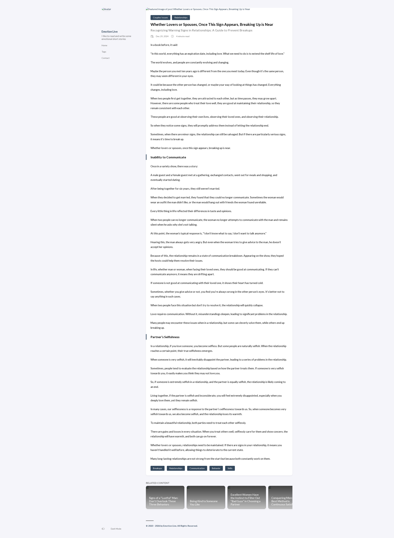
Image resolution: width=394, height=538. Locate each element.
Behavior (216, 468)
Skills (230, 468)
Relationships (180, 17)
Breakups (157, 468)
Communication (197, 468)
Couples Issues (160, 17)
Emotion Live (110, 31)
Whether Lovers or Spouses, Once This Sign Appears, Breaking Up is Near (212, 24)
